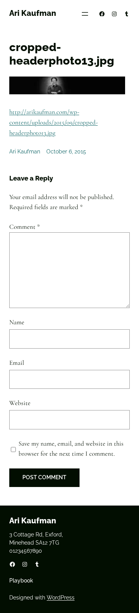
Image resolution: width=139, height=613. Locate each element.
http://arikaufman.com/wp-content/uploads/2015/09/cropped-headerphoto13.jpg (53, 122)
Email (16, 363)
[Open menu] (85, 14)
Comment (24, 227)
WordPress (61, 597)
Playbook (21, 580)
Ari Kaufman (32, 13)
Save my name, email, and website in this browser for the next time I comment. (71, 448)
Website (20, 403)
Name (16, 322)
